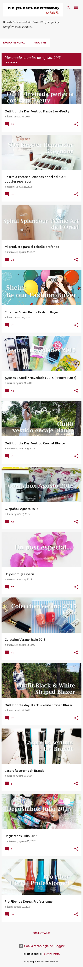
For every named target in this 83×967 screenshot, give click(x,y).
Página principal (14, 42)
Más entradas (41, 933)
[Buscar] (68, 7)
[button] (76, 124)
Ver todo (11, 62)
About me (40, 42)
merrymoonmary (52, 954)
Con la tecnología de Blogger (43, 946)
